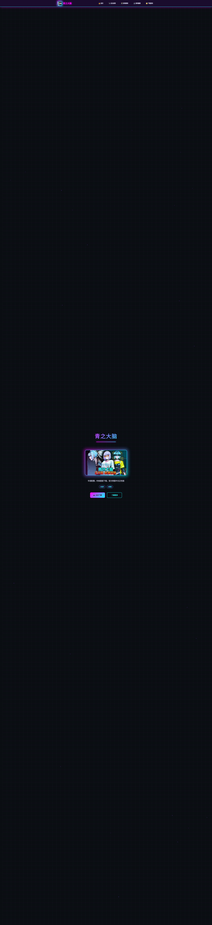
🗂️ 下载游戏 (149, 3)
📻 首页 (101, 3)
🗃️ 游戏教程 (124, 3)
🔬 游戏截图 (137, 3)
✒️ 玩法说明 (112, 3)
